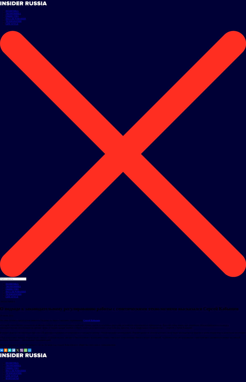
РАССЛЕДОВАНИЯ (16, 19)
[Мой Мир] (29, 350)
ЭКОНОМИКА (13, 13)
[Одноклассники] (5, 350)
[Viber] (21, 350)
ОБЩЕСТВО (12, 16)
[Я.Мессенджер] (9, 350)
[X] (17, 350)
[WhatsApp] (25, 350)
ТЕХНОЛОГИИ (13, 21)
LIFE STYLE (12, 24)
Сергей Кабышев (91, 320)
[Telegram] (13, 350)
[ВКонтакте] (1, 350)
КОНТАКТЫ (12, 378)
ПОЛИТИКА (12, 11)
